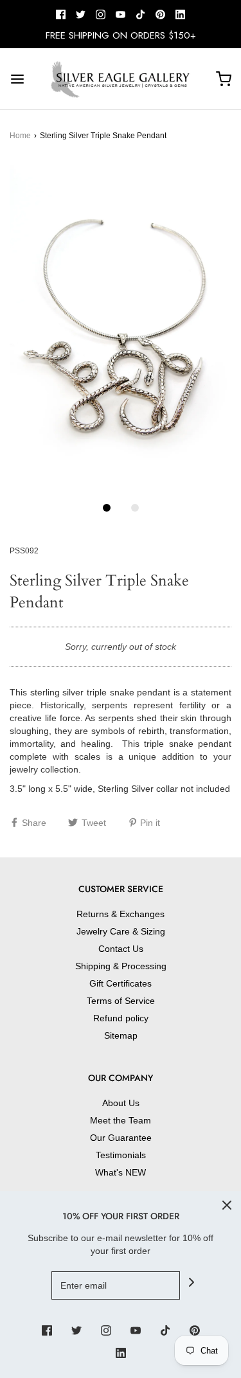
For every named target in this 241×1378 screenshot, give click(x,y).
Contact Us (120, 949)
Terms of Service (121, 1001)
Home (20, 135)
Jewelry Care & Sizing (120, 931)
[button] (120, 327)
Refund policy (120, 1018)
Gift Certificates (120, 983)
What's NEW (120, 1172)
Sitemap (121, 1035)
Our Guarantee (121, 1137)
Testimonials (121, 1155)
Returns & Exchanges (120, 914)
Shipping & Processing (120, 966)
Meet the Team (120, 1120)
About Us (120, 1103)
